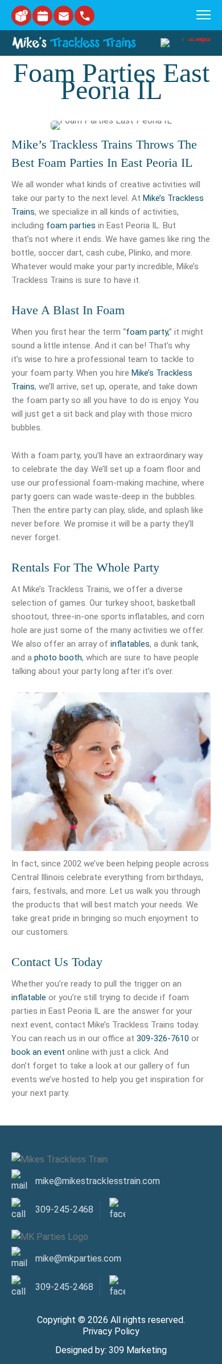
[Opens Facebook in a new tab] (119, 1287)
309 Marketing (138, 1348)
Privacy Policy (111, 1330)
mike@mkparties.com (63, 16)
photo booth (58, 657)
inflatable (28, 997)
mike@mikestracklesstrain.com (97, 1181)
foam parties (71, 225)
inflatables (130, 644)
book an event (38, 1052)
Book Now (42, 16)
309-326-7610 (163, 1038)
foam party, (147, 332)
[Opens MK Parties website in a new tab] (182, 42)
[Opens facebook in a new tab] (119, 1209)
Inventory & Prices (21, 16)
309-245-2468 (84, 16)
